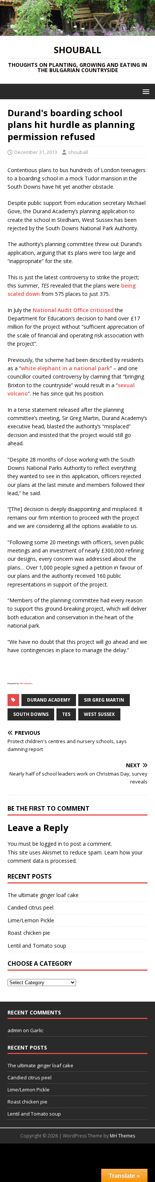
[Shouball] (77, 31)
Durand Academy (48, 700)
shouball (78, 152)
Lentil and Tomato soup (37, 945)
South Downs (31, 714)
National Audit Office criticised (73, 310)
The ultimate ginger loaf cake (43, 895)
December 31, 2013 (35, 152)
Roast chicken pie (29, 932)
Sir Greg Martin (104, 700)
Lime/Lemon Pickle (31, 920)
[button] (144, 91)
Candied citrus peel (30, 907)
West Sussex (99, 714)
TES (66, 714)
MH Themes (122, 1136)
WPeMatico (26, 683)
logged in (51, 843)
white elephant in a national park (65, 368)
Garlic (36, 1030)
